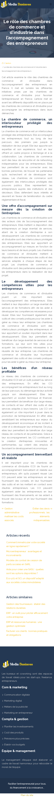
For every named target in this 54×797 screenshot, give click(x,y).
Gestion (8, 63)
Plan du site (27, 795)
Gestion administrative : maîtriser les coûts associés (14, 514)
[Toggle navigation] (50, 4)
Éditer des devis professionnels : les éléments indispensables (39, 514)
